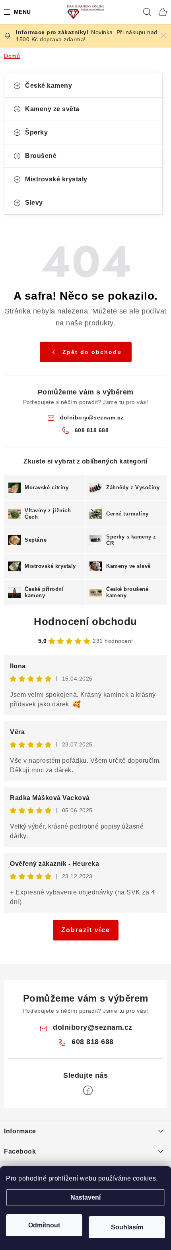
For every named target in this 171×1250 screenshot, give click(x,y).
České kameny (48, 85)
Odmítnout (44, 1225)
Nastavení (85, 1197)
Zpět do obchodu (92, 352)
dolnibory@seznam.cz (92, 417)
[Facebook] (88, 1090)
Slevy (34, 202)
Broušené (40, 155)
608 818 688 (92, 430)
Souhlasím (127, 1227)
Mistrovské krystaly (56, 179)
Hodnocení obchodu (85, 621)
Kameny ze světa (52, 109)
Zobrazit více (85, 930)
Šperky (36, 132)
